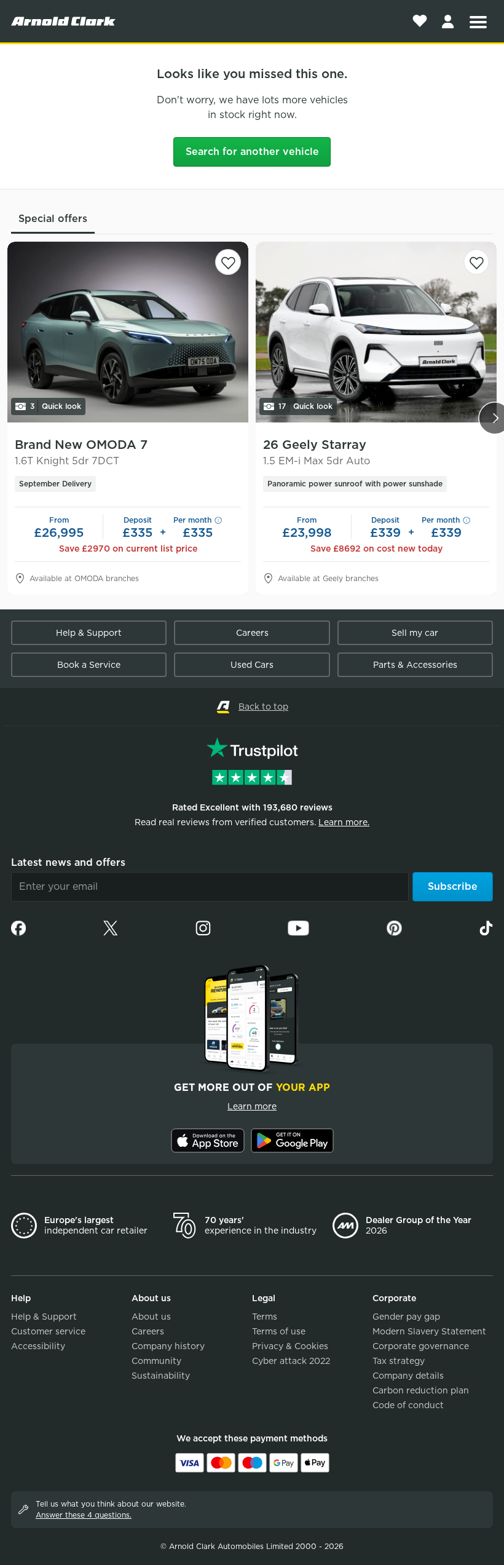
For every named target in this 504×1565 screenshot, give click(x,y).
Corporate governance (420, 1346)
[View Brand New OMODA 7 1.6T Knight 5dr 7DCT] (127, 332)
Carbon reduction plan (420, 1390)
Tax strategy (398, 1361)
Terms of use (278, 1331)
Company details (408, 1376)
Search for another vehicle (252, 151)
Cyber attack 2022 (291, 1361)
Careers (252, 633)
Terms (264, 1316)
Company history (168, 1346)
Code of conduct (408, 1405)
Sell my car (415, 633)
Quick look (55, 406)
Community (156, 1361)
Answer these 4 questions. (84, 1514)
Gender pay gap (406, 1316)
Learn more (252, 1106)
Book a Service (88, 665)
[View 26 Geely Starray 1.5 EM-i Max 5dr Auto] (376, 332)
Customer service (48, 1331)
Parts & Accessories (415, 665)
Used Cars (252, 665)
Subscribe (453, 886)
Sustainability (161, 1376)
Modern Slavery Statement (429, 1331)
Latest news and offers (68, 862)
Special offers (52, 218)
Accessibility (38, 1346)
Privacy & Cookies (290, 1346)
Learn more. (343, 822)
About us (151, 1316)
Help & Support (89, 633)
